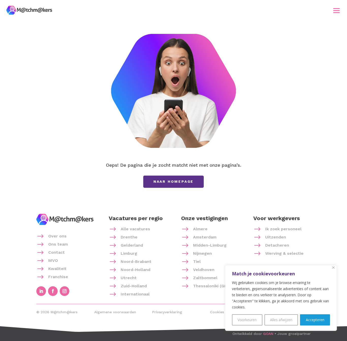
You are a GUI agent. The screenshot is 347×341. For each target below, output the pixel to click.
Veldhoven (203, 269)
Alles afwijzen (281, 319)
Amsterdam (204, 237)
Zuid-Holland (134, 285)
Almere (200, 228)
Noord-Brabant (136, 261)
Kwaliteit (57, 268)
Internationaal (135, 294)
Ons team (58, 244)
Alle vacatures (135, 228)
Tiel (197, 261)
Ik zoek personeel (283, 228)
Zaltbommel (205, 277)
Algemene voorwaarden (115, 312)
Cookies (217, 312)
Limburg (129, 253)
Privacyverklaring (167, 312)
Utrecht (129, 277)
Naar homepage (173, 181)
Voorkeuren (247, 319)
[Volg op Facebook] (53, 291)
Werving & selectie (284, 253)
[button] (336, 10)
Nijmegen (202, 253)
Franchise (58, 276)
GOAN (268, 334)
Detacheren (277, 245)
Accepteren (315, 319)
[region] (281, 298)
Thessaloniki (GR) (210, 285)
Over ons (57, 236)
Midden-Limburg (210, 245)
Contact (56, 252)
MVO (53, 260)
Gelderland (132, 245)
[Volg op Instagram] (64, 291)
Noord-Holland (135, 269)
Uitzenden (275, 237)
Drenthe (129, 237)
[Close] (333, 267)
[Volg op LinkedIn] (41, 291)
